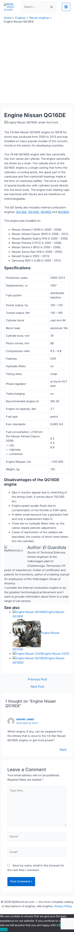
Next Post (37, 686)
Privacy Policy (63, 906)
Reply (63, 749)
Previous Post (37, 679)
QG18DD (63, 212)
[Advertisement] (37, 62)
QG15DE (33, 212)
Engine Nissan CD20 (55, 653)
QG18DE (46, 212)
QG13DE (21, 212)
